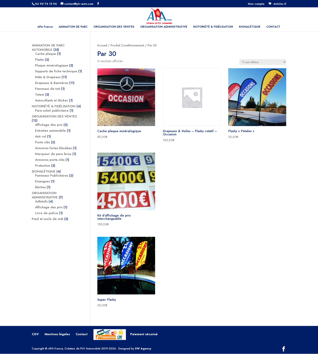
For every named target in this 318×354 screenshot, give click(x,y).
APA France (45, 27)
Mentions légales (57, 334)
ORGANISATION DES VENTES (113, 27)
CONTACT (273, 27)
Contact (82, 334)
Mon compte (256, 4)
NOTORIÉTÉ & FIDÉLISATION (213, 27)
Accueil (102, 45)
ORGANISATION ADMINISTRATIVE (163, 27)
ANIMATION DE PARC (73, 27)
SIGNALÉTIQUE (249, 27)
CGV (35, 334)
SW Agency (143, 348)
